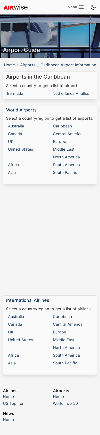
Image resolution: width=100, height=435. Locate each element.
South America (66, 164)
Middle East (64, 149)
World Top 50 (65, 403)
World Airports (21, 109)
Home (9, 64)
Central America (68, 133)
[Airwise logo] (15, 7)
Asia (12, 172)
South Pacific (65, 172)
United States (20, 149)
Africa (13, 164)
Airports (27, 64)
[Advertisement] (50, 240)
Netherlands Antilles (70, 93)
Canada (15, 133)
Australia (16, 126)
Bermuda (15, 93)
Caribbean (62, 126)
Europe (59, 141)
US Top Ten (13, 403)
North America (66, 157)
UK (10, 141)
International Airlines (27, 300)
